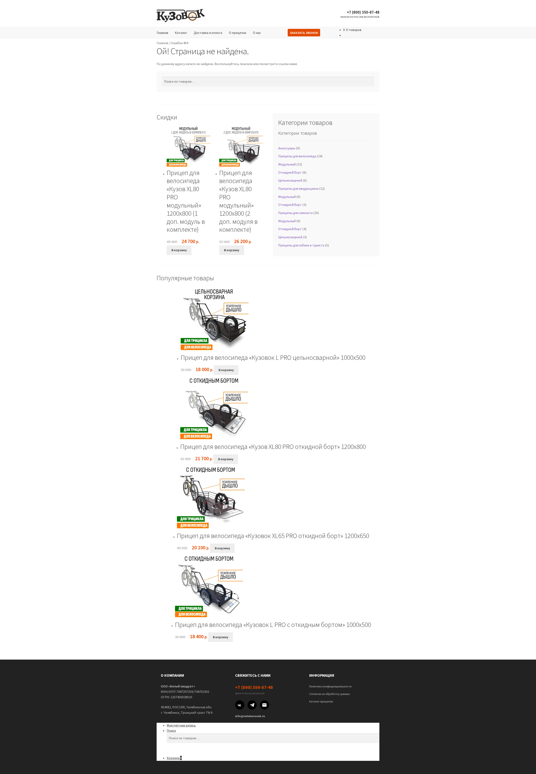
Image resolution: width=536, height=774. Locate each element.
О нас (257, 33)
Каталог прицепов (321, 701)
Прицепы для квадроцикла (298, 188)
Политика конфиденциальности (330, 686)
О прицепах (237, 33)
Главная (162, 33)
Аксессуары (286, 148)
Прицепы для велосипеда (297, 156)
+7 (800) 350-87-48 (363, 12)
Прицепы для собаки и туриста (301, 245)
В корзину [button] (179, 250)
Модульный (287, 164)
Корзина (174, 758)
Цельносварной (290, 180)
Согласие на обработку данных (329, 694)
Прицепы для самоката (295, 213)
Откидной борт (290, 172)
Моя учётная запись (181, 725)
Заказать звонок (304, 33)
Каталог (181, 33)
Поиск (171, 730)
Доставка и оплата (208, 33)
